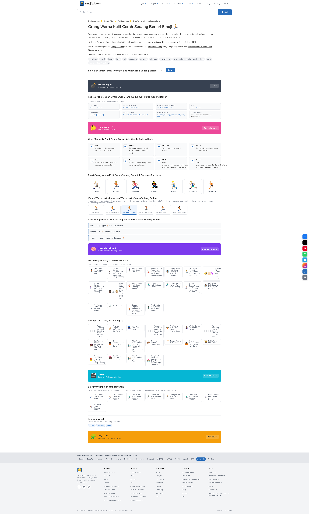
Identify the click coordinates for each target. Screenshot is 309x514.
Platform (166, 4)
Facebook (160, 479)
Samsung (159, 490)
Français (109, 459)
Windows (159, 483)
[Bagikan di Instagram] (304, 265)
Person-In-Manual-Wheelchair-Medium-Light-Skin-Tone (192, 271)
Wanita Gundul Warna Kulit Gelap (192, 327)
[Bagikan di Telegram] (304, 259)
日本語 (169, 459)
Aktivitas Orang (123, 21)
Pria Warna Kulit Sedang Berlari (154, 285)
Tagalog (211, 459)
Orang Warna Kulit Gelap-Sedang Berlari (116, 397)
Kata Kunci (186, 476)
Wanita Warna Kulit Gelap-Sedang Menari (135, 285)
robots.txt (228, 510)
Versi (190, 4)
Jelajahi (142, 4)
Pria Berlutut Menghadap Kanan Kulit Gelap (153, 307)
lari (125, 59)
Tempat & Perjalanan (137, 486)
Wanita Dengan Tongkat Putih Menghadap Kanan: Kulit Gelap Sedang (116, 272)
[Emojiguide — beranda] (79, 470)
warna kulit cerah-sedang (99, 63)
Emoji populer (187, 486)
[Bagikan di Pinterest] (304, 248)
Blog (208, 4)
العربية (185, 459)
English (81, 459)
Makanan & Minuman (111, 497)
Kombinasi (178, 4)
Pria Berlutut (115, 305)
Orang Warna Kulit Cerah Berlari (173, 396)
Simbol (106, 483)
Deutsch (100, 459)
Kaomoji (217, 4)
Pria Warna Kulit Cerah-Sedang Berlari (134, 397)
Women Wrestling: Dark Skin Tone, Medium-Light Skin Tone (211, 331)
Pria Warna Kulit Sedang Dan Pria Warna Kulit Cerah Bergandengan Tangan (135, 346)
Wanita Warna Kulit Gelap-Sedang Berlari (96, 407)
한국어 (177, 459)
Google (159, 476)
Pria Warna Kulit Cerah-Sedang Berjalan (95, 307)
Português (140, 459)
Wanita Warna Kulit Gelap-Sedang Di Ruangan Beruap (173, 271)
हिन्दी (192, 459)
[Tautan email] (304, 277)
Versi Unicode (187, 483)
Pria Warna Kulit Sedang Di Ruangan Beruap (211, 285)
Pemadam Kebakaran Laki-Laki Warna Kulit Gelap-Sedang (97, 359)
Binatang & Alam (136, 493)
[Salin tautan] (304, 271)
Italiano (118, 459)
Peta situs (220, 510)
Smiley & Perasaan (137, 490)
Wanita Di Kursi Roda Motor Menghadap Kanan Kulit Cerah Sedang (154, 271)
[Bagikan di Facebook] (304, 236)
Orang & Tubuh (109, 21)
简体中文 (160, 459)
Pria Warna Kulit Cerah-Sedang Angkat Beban (173, 328)
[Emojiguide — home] (91, 3)
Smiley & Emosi (109, 490)
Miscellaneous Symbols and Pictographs (202, 116)
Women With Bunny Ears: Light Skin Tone (212, 273)
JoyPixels (159, 493)
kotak (92, 425)
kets (109, 425)
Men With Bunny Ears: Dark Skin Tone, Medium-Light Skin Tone (117, 291)
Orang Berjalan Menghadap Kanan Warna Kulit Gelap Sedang (135, 309)
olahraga (153, 59)
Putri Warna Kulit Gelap (210, 342)
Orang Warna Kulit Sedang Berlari (96, 396)
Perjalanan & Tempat (111, 486)
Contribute (212, 472)
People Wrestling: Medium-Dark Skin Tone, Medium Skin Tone (97, 331)
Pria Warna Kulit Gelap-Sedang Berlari (191, 397)
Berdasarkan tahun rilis (191, 479)
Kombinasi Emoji (188, 472)
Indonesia (201, 459)
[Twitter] (84, 487)
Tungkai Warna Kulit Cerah (173, 342)
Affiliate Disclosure (215, 483)
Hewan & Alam (109, 493)
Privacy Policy (213, 479)
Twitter (158, 486)
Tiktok (158, 497)
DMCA (210, 486)
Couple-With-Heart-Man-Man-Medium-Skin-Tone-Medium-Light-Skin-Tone (154, 360)
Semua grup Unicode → (112, 500)
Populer (200, 4)
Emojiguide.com (94, 21)
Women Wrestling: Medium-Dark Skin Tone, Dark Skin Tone (154, 331)
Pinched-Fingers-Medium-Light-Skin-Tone (116, 328)
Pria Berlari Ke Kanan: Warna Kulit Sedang (173, 285)
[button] (103, 106)
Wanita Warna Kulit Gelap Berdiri (135, 270)
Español (90, 459)
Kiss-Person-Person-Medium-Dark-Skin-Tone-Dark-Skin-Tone (96, 345)
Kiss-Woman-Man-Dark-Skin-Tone (115, 357)
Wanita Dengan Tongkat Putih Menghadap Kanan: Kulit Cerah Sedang (192, 287)
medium (101, 425)
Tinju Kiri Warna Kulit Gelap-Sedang (154, 342)
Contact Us (212, 490)
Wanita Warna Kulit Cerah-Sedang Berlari (211, 397)
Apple (158, 472)
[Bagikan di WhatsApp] (304, 254)
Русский (150, 459)
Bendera (106, 476)
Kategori (154, 4)
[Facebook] (79, 487)
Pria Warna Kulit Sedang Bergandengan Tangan (135, 358)
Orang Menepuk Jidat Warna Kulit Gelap (116, 343)
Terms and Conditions (216, 476)
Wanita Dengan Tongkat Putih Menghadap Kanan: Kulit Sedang (96, 287)
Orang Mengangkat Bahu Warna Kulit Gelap (192, 343)
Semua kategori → (136, 500)
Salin (170, 70)
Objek (105, 479)
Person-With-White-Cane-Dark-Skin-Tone (96, 270)
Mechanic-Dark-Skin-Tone (134, 327)
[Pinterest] (89, 487)
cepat (102, 59)
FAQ (226, 4)
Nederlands (128, 459)
